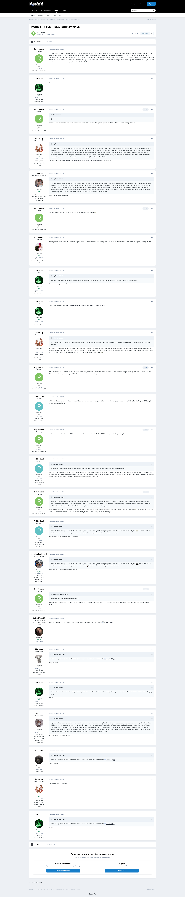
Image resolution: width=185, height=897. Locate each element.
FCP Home (34, 10)
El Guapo (39, 649)
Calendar (41, 15)
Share (135, 33)
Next (39, 41)
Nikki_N (39, 713)
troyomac (39, 750)
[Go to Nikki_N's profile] (39, 723)
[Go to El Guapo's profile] (39, 659)
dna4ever (39, 173)
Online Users (57, 15)
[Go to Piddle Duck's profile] (39, 406)
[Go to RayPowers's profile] (33, 33)
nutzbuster (39, 237)
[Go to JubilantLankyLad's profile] (39, 563)
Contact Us (92, 894)
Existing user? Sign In (137, 4)
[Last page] (43, 42)
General (53, 34)
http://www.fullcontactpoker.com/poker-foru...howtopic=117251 (86, 306)
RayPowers (43, 32)
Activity (65, 10)
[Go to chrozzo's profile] (39, 88)
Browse (56, 10)
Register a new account (63, 870)
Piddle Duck (39, 397)
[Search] (153, 10)
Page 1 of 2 (50, 41)
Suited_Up (39, 139)
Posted (56, 49)
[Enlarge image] (95, 212)
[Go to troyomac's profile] (39, 759)
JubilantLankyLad (39, 554)
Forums (32, 15)
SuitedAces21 (39, 618)
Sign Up (151, 4)
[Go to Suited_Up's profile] (39, 148)
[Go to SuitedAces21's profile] (39, 631)
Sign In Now (121, 870)
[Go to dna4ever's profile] (39, 183)
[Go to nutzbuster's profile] (39, 247)
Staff (48, 15)
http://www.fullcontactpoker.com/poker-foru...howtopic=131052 (82, 160)
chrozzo (39, 78)
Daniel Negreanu (46, 10)
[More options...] (152, 49)
